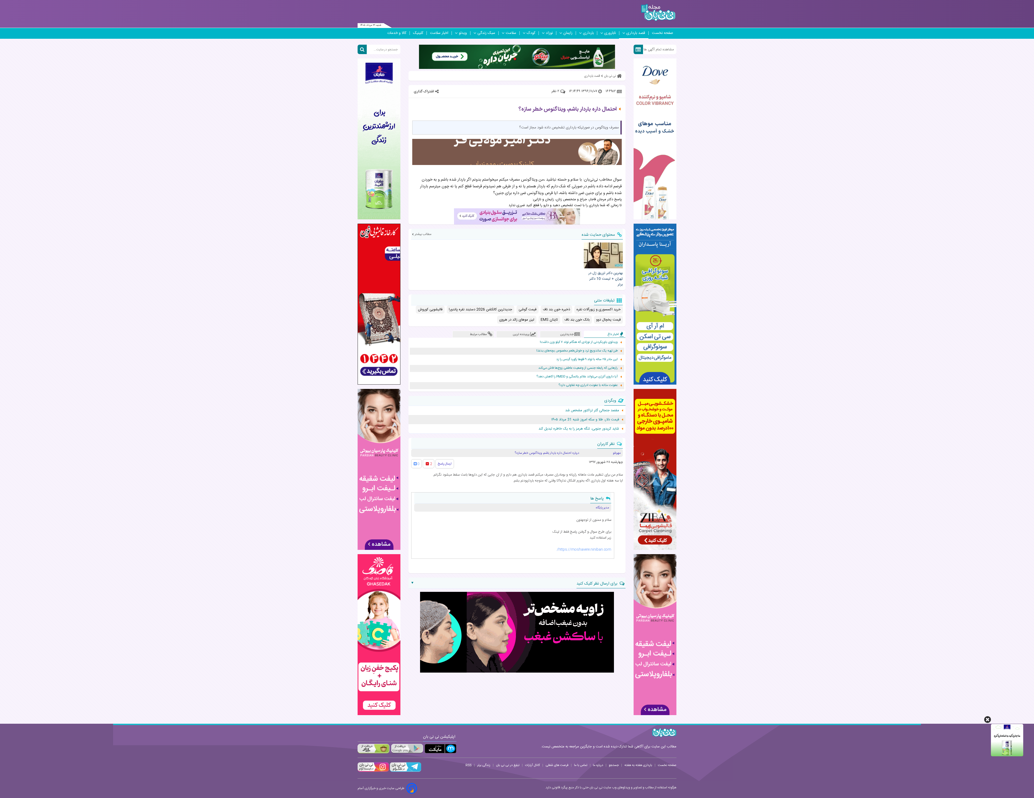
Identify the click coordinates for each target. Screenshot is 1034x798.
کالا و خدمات (396, 33)
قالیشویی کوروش (430, 309)
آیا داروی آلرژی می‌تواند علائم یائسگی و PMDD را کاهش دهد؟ (577, 376)
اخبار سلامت (439, 33)
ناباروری (610, 33)
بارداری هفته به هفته (638, 765)
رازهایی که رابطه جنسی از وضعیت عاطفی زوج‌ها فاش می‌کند (578, 368)
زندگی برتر (483, 765)
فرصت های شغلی (557, 765)
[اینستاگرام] (373, 771)
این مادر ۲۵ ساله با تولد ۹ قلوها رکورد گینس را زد (587, 359)
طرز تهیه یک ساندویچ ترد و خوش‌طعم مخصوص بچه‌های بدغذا (577, 350)
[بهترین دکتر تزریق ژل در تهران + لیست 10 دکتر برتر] (603, 255)
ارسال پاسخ (445, 463)
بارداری (588, 33)
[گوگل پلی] (407, 748)
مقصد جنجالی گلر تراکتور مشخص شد (592, 410)
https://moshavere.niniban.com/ (584, 550)
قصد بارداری (635, 33)
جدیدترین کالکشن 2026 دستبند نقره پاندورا (480, 309)
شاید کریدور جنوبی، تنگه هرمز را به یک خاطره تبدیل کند (579, 429)
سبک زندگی (486, 33)
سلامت (511, 33)
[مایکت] (440, 748)
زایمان (567, 33)
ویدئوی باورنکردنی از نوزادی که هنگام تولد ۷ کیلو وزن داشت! (579, 342)
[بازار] (373, 748)
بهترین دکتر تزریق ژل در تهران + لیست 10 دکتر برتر (605, 278)
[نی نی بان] (658, 12)
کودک (531, 33)
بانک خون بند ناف (577, 320)
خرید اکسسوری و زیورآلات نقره (599, 309)
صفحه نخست (662, 33)
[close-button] (988, 719)
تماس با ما (580, 765)
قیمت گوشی (527, 309)
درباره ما (598, 765)
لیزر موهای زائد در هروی (516, 320)
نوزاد (549, 33)
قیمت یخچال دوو (608, 320)
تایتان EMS (549, 320)
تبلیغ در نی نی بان (507, 765)
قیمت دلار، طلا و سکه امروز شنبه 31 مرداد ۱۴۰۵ (585, 420)
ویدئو (463, 33)
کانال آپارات (532, 765)
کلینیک (418, 33)
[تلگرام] (405, 771)
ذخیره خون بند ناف (556, 309)
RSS (468, 765)
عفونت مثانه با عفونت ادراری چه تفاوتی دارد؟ (588, 385)
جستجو (614, 765)
